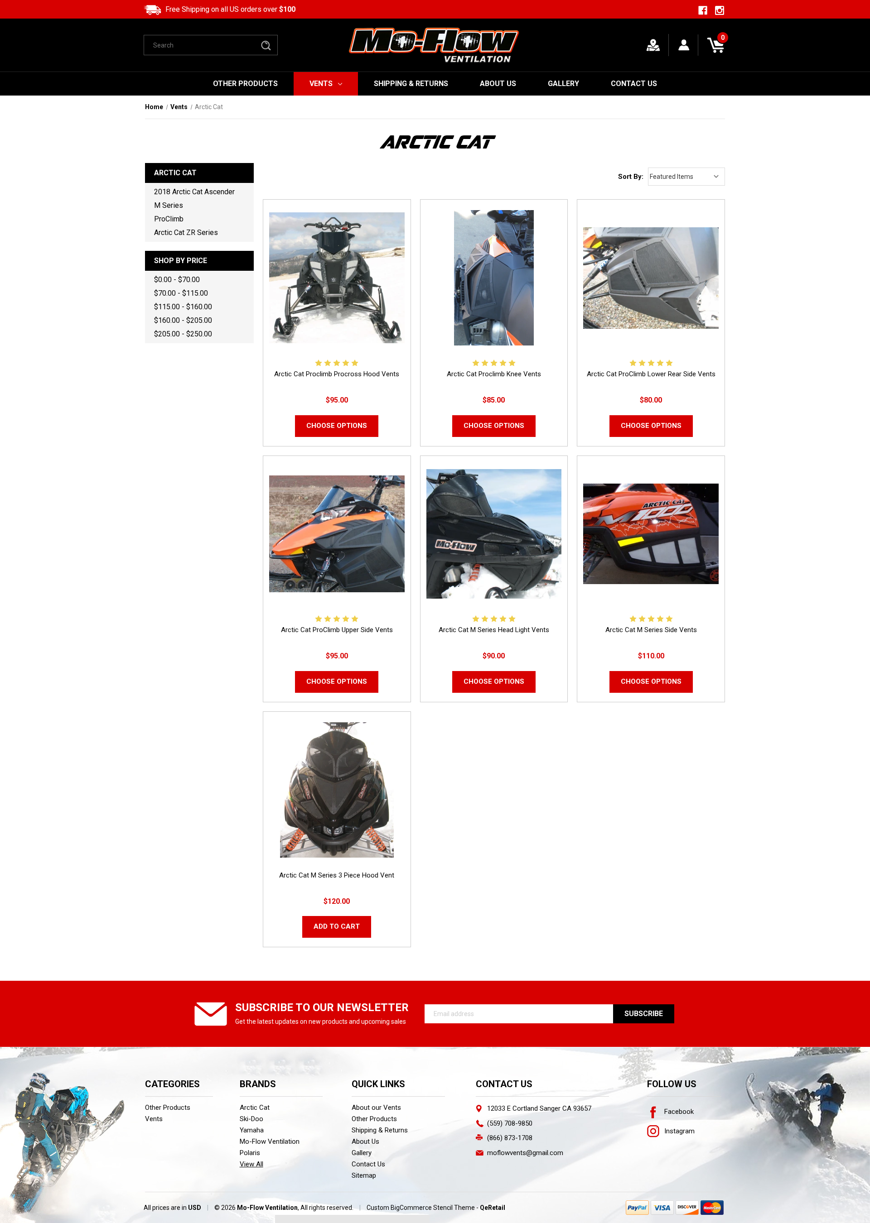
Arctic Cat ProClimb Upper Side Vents (337, 630)
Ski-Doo (251, 1119)
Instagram (678, 1131)
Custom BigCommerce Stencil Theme (421, 1207)
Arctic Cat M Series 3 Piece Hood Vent (336, 875)
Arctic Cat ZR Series (186, 232)
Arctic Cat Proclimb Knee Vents (494, 374)
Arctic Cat (255, 1107)
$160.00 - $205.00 (183, 320)
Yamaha (252, 1130)
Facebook (678, 1112)
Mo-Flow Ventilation (270, 1141)
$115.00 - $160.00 (183, 306)
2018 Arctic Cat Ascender (194, 191)
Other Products (245, 83)
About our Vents (376, 1107)
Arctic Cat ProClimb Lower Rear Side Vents (651, 374)
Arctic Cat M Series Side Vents (651, 630)
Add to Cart (337, 926)
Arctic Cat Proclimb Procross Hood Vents (336, 374)
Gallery (563, 83)
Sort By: (630, 177)
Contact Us (634, 83)
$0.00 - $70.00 (177, 279)
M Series (168, 205)
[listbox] (686, 177)
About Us (498, 83)
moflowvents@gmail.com (525, 1153)
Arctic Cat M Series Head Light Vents (494, 630)
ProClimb (169, 219)
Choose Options (336, 426)
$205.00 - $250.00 (183, 334)
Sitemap (364, 1175)
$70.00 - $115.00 (181, 293)
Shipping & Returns (411, 83)
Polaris (250, 1153)
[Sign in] (684, 45)
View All (251, 1164)
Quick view (337, 278)
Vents (321, 83)
